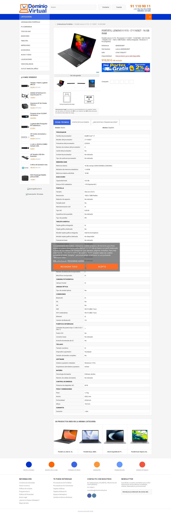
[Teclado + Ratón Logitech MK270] (25, 89)
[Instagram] (94, 496)
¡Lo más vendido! (29, 77)
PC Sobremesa (26, 27)
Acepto (102, 266)
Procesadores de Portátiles (62, 483)
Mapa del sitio (24, 503)
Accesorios (25, 50)
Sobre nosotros (24, 486)
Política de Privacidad (26, 494)
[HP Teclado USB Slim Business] (25, 161)
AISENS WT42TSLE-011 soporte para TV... (38, 94)
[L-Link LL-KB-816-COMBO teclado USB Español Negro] (25, 151)
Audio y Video (26, 55)
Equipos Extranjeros (60, 494)
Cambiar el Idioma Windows (62, 497)
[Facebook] (89, 496)
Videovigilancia (27, 64)
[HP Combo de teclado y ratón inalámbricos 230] (25, 140)
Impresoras (25, 45)
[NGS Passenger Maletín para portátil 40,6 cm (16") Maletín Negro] (25, 181)
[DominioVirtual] (33, 12)
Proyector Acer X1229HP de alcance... (38, 114)
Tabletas (24, 41)
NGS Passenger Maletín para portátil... (38, 176)
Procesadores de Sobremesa (63, 486)
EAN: (103, 52)
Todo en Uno (26, 31)
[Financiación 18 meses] (34, 194)
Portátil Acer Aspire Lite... (139, 452)
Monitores (25, 36)
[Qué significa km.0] (34, 189)
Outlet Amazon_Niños (29, 69)
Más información (60, 261)
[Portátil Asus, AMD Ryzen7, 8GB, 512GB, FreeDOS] (90, 425)
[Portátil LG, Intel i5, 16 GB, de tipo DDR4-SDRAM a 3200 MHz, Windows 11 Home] (65, 425)
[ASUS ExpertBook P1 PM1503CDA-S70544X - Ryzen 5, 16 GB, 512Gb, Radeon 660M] (115, 425)
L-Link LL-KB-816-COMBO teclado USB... (38, 145)
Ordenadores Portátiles (30, 22)
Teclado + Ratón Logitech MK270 (38, 83)
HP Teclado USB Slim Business (37, 155)
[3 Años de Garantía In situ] (25, 171)
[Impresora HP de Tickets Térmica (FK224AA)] (25, 110)
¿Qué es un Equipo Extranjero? (29, 500)
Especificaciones (80, 122)
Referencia (105, 45)
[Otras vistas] (54, 83)
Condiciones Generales (27, 483)
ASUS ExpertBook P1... (114, 452)
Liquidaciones (26, 59)
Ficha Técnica (62, 122)
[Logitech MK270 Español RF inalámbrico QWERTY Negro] (25, 130)
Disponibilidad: (107, 56)
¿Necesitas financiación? (105, 122)
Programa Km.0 (24, 491)
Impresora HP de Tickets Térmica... (38, 104)
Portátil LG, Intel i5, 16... (65, 452)
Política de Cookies (25, 488)
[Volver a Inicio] (53, 24)
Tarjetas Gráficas (58, 488)
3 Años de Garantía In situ (38, 165)
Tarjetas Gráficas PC (60, 491)
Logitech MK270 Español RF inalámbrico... (38, 124)
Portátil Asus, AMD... (90, 452)
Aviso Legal (23, 497)
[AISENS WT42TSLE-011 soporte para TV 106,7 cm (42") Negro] (25, 99)
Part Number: (106, 49)
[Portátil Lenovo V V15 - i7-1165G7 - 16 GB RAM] (60, 87)
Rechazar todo (68, 266)
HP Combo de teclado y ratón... (38, 135)
